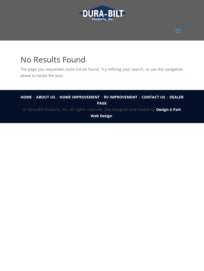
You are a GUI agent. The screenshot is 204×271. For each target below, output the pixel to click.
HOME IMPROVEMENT (80, 97)
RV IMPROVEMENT (120, 97)
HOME (26, 97)
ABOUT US (45, 97)
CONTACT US (153, 97)
